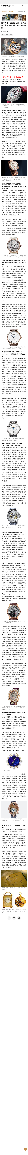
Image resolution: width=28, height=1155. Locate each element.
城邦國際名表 (4, 11)
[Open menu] (25, 5)
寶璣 (11, 35)
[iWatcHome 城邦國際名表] (7, 6)
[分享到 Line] (19, 918)
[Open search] (22, 5)
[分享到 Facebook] (9, 918)
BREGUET (5, 35)
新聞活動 (11, 11)
